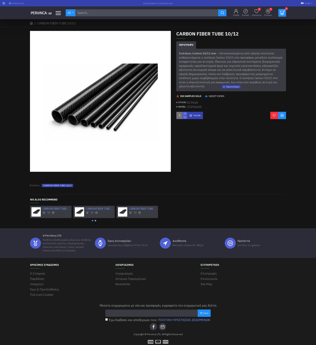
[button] (92, 220)
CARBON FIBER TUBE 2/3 (99, 208)
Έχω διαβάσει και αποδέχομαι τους (159, 320)
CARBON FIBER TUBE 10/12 (57, 185)
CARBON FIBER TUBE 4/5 (143, 208)
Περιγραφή (186, 44)
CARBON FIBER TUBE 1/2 (56, 208)
